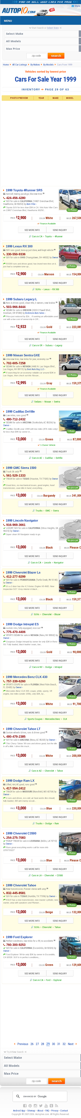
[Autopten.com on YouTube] (46, 1106)
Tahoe (60, 770)
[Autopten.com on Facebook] (25, 1106)
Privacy (54, 1110)
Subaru (49, 345)
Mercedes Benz (52, 719)
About (40, 1110)
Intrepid (58, 667)
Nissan (47, 401)
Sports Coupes (35, 719)
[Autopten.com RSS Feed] (56, 1106)
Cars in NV (37, 667)
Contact (64, 1110)
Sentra (57, 401)
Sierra (56, 510)
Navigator (58, 562)
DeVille (59, 458)
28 (42, 1044)
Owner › (6, 425)
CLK (65, 719)
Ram (57, 823)
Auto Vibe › (31, 204)
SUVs (38, 289)
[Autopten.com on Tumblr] (51, 1106)
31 (58, 1044)
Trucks (39, 510)
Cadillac (49, 458)
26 (32, 1044)
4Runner (59, 236)
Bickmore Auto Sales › (35, 313)
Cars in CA (37, 236)
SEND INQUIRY (60, 230)
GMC (47, 510)
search (56, 56)
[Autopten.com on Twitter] (41, 1106)
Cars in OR (37, 345)
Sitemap (31, 1110)
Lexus (47, 289)
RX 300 (55, 289)
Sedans (37, 401)
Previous (21, 1044)
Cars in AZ (37, 458)
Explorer (57, 980)
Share (77, 6)
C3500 (60, 875)
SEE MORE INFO (32, 230)
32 (64, 1044)
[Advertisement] (40, 142)
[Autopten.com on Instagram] (35, 1106)
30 (53, 1044)
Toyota (48, 236)
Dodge (48, 667)
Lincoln (47, 562)
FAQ (47, 1110)
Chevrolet (47, 614)
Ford (48, 980)
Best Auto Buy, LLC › (36, 369)
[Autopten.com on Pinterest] (30, 1106)
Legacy (58, 345)
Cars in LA (36, 875)
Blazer (57, 614)
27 (37, 1044)
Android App (19, 1110)
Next (72, 1044)
